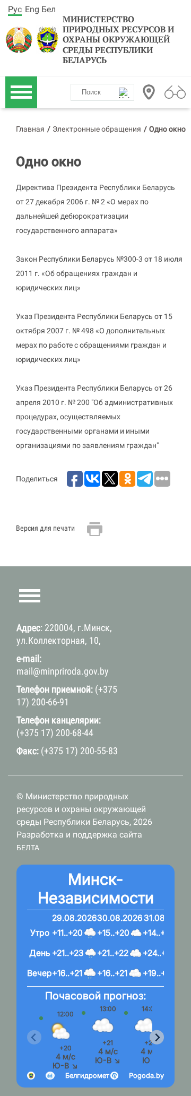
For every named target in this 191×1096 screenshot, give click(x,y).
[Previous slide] (34, 1037)
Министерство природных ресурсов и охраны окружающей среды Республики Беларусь (118, 39)
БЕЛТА (27, 847)
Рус (15, 9)
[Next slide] (157, 1037)
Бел (48, 9)
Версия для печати (45, 528)
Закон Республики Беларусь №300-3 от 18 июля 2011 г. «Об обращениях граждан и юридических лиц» (99, 273)
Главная (30, 129)
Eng (32, 9)
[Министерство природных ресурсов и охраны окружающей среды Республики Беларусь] (19, 40)
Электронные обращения (97, 129)
